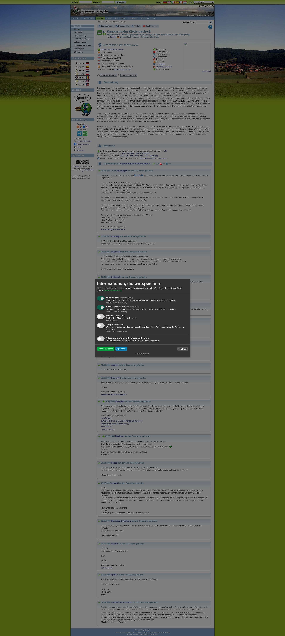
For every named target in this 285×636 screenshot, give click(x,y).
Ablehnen (182, 349)
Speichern (121, 349)
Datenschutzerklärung (113, 291)
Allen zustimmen (106, 349)
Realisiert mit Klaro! (142, 354)
